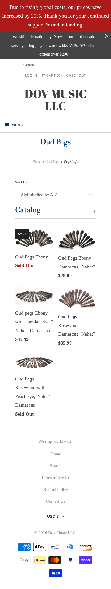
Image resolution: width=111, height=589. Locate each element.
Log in (31, 75)
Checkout (76, 75)
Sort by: (22, 182)
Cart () (53, 75)
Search (55, 466)
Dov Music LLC (61, 532)
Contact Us (55, 501)
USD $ (53, 516)
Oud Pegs (55, 142)
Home (55, 454)
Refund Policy (55, 489)
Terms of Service (55, 477)
